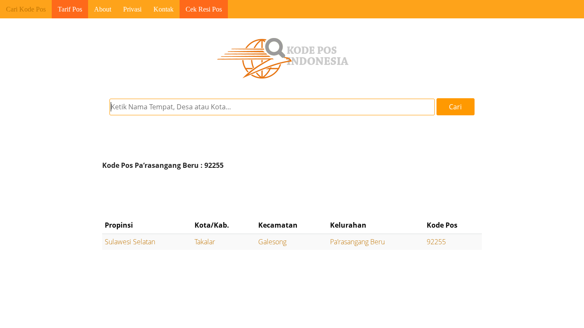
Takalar (205, 241)
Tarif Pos (70, 9)
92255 (436, 241)
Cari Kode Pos (26, 9)
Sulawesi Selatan (130, 241)
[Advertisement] (292, 195)
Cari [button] (455, 106)
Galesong (272, 241)
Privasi (132, 9)
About (102, 9)
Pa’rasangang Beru (357, 241)
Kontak (163, 9)
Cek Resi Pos (204, 9)
